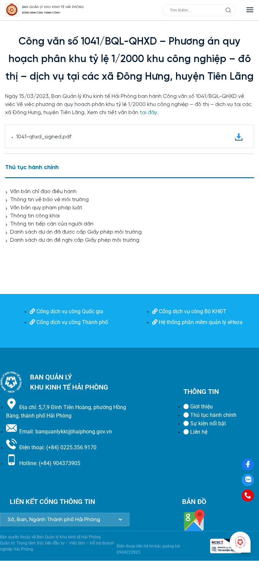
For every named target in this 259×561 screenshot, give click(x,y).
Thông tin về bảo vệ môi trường (49, 200)
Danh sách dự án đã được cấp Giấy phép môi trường (76, 232)
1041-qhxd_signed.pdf (43, 137)
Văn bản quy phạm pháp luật (46, 208)
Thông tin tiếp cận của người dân (51, 224)
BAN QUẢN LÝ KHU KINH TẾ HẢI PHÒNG (53, 7)
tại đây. (149, 112)
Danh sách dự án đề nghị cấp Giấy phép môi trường (74, 240)
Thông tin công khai (35, 216)
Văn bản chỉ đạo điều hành (43, 191)
